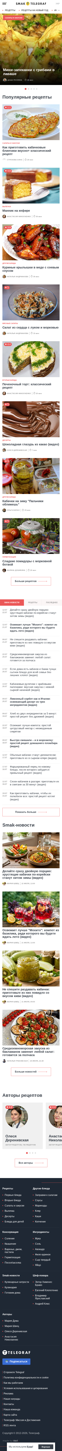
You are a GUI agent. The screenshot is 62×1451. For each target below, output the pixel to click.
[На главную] (31, 3)
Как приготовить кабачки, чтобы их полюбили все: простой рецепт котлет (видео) (32, 796)
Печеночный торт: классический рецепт (26, 386)
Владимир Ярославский (42, 1297)
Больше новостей (26, 1071)
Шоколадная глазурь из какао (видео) (30, 444)
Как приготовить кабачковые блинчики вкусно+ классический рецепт (26, 151)
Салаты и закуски (13, 18)
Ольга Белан (13, 510)
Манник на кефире (16, 210)
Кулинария (11, 1287)
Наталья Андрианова (17, 276)
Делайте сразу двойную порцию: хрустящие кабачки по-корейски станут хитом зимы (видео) (27, 874)
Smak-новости (11, 1275)
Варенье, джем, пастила (13, 1250)
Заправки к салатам (46, 1195)
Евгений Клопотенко (46, 1290)
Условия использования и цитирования (26, 1388)
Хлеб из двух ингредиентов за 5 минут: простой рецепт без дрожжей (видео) (33, 715)
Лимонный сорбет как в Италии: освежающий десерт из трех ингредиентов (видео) (30, 701)
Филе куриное (43, 1254)
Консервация (10, 1232)
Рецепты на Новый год (34, 10)
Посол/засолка (13, 1262)
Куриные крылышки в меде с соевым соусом (30, 269)
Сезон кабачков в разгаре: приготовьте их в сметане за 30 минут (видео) (34, 783)
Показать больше (25, 812)
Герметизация (9, 557)
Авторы (7, 1314)
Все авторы (26, 1163)
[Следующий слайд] (59, 10)
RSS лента (10, 1425)
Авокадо (40, 1249)
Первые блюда (13, 1195)
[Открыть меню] (4, 3)
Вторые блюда (9, 380)
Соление (10, 1238)
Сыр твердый (42, 1260)
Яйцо (38, 1265)
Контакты (9, 1404)
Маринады (41, 1205)
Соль (38, 1244)
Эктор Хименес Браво (43, 1283)
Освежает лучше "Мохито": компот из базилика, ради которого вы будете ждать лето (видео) (30, 933)
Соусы (38, 1200)
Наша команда (12, 1409)
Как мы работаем (13, 1383)
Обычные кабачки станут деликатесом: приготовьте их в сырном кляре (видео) (33, 756)
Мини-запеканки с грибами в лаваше (29, 72)
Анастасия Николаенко (19, 216)
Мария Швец (13, 883)
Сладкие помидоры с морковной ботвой (27, 563)
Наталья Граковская (17, 1061)
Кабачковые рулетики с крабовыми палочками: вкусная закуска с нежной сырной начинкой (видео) (32, 687)
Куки (29, 1446)
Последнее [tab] (52, 602)
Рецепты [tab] (32, 602)
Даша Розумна (15, 80)
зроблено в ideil (10, 1441)
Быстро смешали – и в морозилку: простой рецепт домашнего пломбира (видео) (33, 743)
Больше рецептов (26, 581)
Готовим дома (12, 1292)
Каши (38, 1216)
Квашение (10, 1244)
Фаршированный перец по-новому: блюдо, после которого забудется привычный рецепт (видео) (30, 769)
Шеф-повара (40, 1275)
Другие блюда (9, 263)
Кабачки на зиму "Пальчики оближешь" (22, 502)
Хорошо (46, 1447)
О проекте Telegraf (14, 1372)
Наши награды (12, 1399)
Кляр (37, 1211)
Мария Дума (12, 1321)
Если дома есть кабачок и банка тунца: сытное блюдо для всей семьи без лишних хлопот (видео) (33, 672)
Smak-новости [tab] (11, 602)
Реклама (8, 1393)
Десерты (6, 440)
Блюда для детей (14, 1221)
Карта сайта (10, 1415)
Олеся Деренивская (17, 450)
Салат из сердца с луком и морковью (30, 327)
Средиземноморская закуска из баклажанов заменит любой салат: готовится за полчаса (28, 1052)
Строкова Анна (14, 160)
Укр (58, 3)
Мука (38, 1238)
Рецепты (10, 10)
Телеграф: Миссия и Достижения (22, 1420)
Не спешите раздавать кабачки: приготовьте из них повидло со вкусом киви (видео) (26, 993)
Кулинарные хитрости (17, 1282)
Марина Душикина (16, 570)
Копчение (40, 1221)
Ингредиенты (41, 1232)
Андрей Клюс (42, 1303)
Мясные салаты (10, 323)
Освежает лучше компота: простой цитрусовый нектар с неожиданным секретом (31, 728)
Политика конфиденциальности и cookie (26, 1377)
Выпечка (6, 206)
